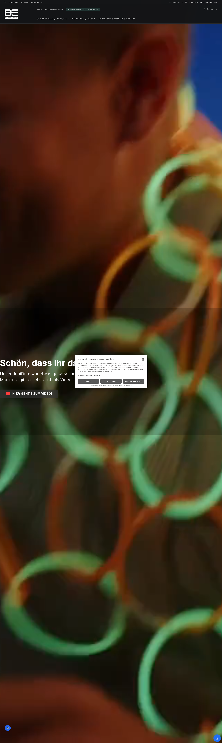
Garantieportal (193, 2)
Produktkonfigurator (210, 2)
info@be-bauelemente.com (33, 2)
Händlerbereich (177, 2)
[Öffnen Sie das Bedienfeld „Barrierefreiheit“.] (217, 738)
